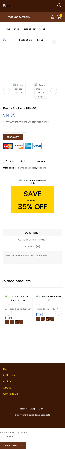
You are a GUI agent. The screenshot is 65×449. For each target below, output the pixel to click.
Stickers (41, 167)
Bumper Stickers (27, 167)
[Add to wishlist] (17, 322)
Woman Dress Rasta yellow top (60, 107)
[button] (54, 42)
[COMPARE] (21, 322)
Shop (16, 29)
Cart (41, 408)
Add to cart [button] (7, 322)
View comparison (13, 445)
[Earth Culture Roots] (6, 5)
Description (32, 233)
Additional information (32, 239)
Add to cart (13, 137)
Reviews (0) (32, 246)
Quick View (12, 322)
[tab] (32, 232)
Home (7, 29)
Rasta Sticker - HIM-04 (55, 107)
